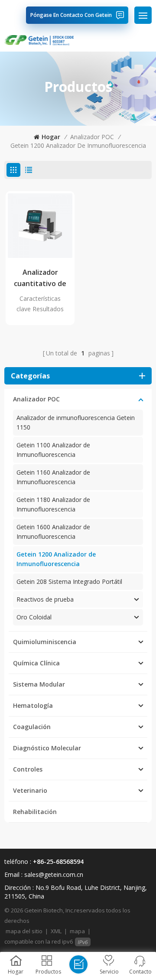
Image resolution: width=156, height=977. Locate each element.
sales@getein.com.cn (53, 874)
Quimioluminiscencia (44, 642)
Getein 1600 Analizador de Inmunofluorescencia (53, 532)
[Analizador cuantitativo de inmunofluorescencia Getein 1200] (40, 225)
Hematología (33, 705)
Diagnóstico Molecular (47, 748)
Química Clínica (36, 663)
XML (56, 931)
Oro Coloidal (34, 617)
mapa (77, 931)
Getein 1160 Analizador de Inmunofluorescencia (53, 477)
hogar (51, 137)
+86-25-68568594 (58, 861)
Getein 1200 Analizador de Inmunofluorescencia (78, 145)
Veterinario (30, 790)
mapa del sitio (24, 931)
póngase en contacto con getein (71, 15)
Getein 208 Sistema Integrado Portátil (69, 581)
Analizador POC (92, 137)
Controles (27, 769)
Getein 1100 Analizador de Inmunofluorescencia (53, 450)
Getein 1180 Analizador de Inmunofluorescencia (53, 504)
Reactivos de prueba (45, 599)
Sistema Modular (39, 684)
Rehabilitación (35, 812)
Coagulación (32, 727)
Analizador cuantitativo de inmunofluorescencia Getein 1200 (40, 278)
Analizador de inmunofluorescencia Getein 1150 (75, 422)
